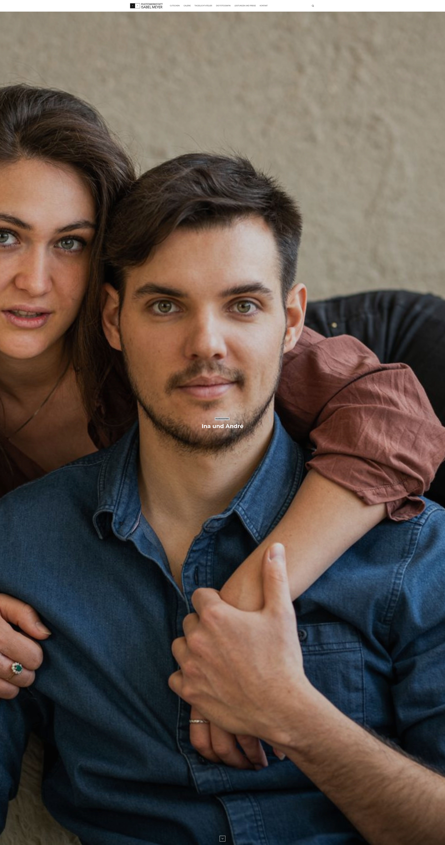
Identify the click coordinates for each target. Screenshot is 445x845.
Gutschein (175, 6)
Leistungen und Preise (245, 6)
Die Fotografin (223, 6)
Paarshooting (222, 419)
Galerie (187, 6)
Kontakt (264, 6)
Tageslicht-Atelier (203, 6)
